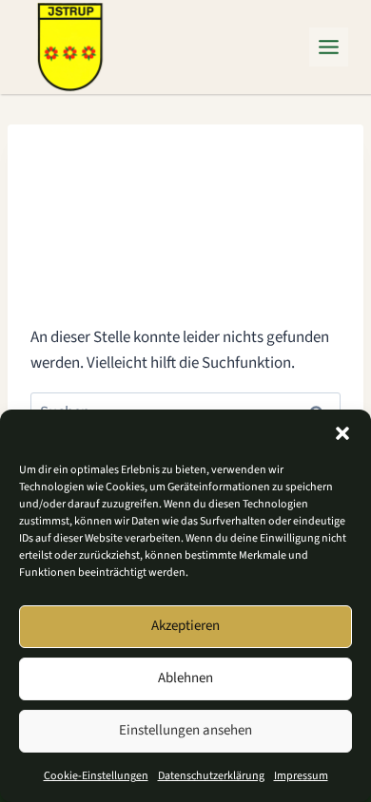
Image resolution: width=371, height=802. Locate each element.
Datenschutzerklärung (211, 776)
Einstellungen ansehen (185, 730)
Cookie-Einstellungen (96, 776)
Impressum (301, 776)
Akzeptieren (185, 626)
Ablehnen (185, 678)
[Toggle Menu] (328, 47)
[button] (342, 433)
